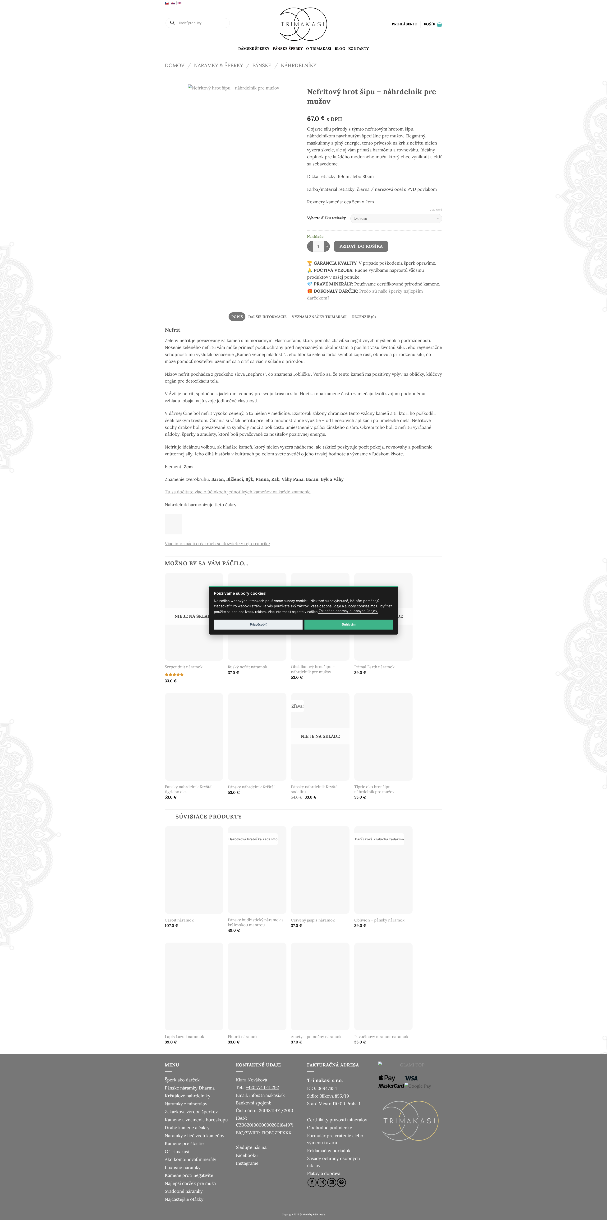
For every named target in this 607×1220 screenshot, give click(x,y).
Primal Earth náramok (374, 666)
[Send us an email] (331, 1182)
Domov (174, 65)
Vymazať (436, 210)
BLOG (340, 48)
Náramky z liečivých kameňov (194, 1135)
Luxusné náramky (183, 1167)
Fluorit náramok (243, 1036)
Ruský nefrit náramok (247, 666)
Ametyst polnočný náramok (316, 1036)
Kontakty (358, 48)
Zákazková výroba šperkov (191, 1111)
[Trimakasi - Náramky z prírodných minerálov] (303, 24)
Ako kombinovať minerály (190, 1159)
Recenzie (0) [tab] (364, 316)
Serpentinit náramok (183, 666)
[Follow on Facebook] (312, 1182)
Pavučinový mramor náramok (381, 1036)
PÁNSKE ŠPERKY (288, 48)
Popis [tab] (237, 316)
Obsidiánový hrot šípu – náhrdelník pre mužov (313, 669)
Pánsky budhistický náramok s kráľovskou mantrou (256, 922)
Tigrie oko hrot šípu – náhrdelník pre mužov (374, 789)
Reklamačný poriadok (328, 1150)
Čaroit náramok (179, 920)
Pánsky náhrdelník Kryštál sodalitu (315, 789)
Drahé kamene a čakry (187, 1127)
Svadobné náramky (184, 1191)
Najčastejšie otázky (184, 1199)
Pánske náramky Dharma (190, 1088)
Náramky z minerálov (186, 1104)
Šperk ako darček (182, 1080)
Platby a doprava (323, 1173)
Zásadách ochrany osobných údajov (348, 611)
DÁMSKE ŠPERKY (254, 48)
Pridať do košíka (361, 246)
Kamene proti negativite (189, 1175)
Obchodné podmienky (329, 1127)
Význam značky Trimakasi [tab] (319, 316)
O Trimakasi (318, 48)
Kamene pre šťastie (184, 1143)
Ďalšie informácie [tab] (267, 316)
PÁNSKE (261, 65)
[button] (404, 24)
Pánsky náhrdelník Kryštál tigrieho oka (189, 789)
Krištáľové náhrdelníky (187, 1095)
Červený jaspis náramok (313, 920)
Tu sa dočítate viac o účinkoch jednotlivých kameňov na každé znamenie (238, 492)
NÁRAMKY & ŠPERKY (218, 65)
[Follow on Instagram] (321, 1182)
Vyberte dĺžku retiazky (326, 218)
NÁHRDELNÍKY (298, 65)
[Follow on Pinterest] (341, 1182)
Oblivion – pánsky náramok (379, 920)
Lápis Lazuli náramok (184, 1036)
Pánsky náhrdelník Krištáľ (251, 787)
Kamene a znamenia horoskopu (196, 1119)
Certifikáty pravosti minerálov (337, 1119)
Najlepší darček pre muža (190, 1183)
